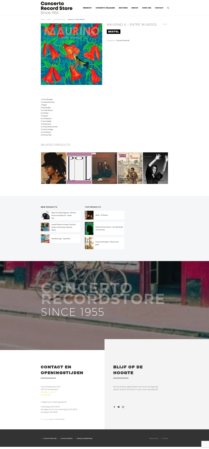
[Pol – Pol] (79, 168)
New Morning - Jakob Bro (60, 238)
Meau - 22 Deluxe (101, 215)
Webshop (87, 8)
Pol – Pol (71, 181)
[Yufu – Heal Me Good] (104, 168)
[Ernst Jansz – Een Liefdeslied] (130, 168)
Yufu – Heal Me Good (102, 181)
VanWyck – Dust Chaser (154, 181)
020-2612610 (46, 395)
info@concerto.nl (49, 392)
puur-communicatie (57, 419)
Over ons (146, 8)
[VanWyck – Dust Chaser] (155, 168)
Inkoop (134, 8)
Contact (159, 8)
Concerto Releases (105, 8)
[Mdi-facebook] (114, 407)
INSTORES (123, 8)
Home (43, 19)
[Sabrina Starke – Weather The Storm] (53, 168)
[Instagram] (123, 407)
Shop (49, 19)
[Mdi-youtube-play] (119, 407)
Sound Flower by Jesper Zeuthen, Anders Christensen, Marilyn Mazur (63, 227)
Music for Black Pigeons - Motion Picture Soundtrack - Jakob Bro (63, 215)
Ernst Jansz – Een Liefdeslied (126, 180)
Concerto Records (59, 19)
